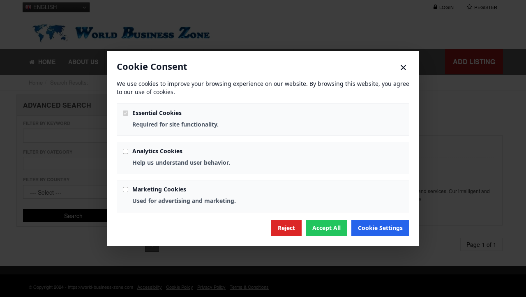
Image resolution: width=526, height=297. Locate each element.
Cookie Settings (380, 228)
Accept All (326, 228)
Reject (286, 228)
